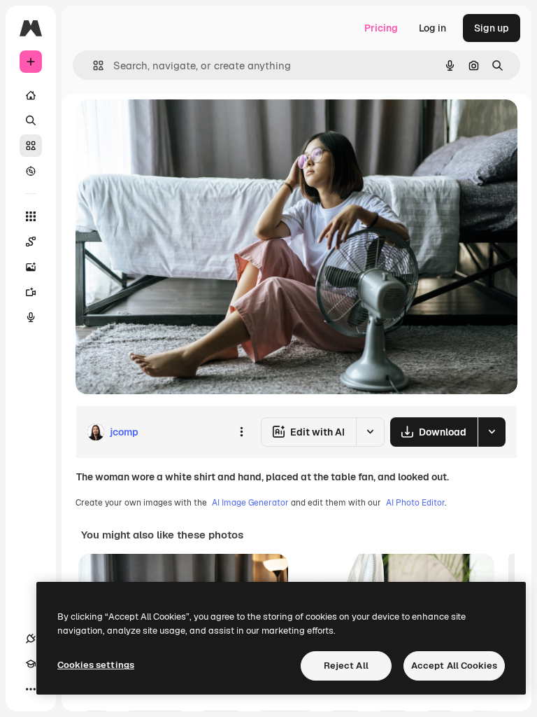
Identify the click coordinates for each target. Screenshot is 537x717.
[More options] (241, 432)
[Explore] (31, 171)
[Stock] (31, 145)
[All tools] (31, 216)
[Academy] (31, 664)
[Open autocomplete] (92, 65)
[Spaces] (31, 241)
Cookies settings (95, 665)
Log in (432, 28)
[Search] (31, 120)
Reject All (346, 665)
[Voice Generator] (31, 317)
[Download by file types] (492, 432)
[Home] (31, 95)
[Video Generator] (31, 292)
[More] (31, 689)
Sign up (491, 28)
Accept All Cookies (454, 665)
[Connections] (31, 638)
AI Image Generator (250, 502)
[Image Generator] (31, 267)
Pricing (381, 28)
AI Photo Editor (415, 502)
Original (165, 125)
